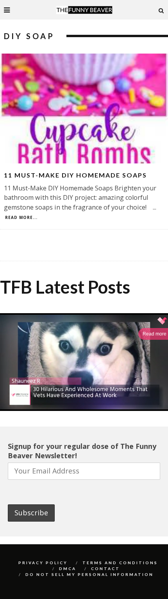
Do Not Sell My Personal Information (89, 574)
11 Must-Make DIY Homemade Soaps (75, 175)
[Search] (161, 10)
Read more (154, 334)
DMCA (67, 568)
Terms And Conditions (120, 562)
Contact (105, 568)
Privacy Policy (43, 562)
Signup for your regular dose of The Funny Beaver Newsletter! (82, 450)
